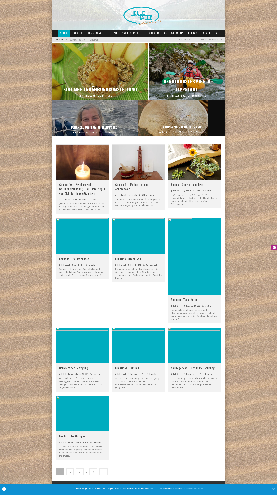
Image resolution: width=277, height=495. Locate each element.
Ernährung (95, 33)
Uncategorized (151, 265)
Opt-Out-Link (156, 488)
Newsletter (210, 33)
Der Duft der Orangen (72, 436)
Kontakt (193, 33)
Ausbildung (152, 33)
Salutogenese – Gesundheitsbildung (193, 368)
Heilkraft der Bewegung (73, 368)
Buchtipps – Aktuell (127, 368)
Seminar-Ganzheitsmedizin (187, 184)
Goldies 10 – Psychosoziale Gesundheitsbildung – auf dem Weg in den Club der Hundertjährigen (82, 188)
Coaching (78, 33)
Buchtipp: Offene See (128, 259)
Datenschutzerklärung (192, 488)
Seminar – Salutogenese (74, 259)
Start (63, 33)
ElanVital (202, 39)
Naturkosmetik (131, 33)
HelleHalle (65, 374)
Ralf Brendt (66, 199)
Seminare (96, 374)
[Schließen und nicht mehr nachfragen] (273, 489)
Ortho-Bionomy (174, 33)
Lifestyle (111, 33)
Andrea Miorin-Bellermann (81, 40)
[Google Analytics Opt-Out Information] (4, 489)
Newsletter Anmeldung (186, 39)
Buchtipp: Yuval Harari (184, 299)
